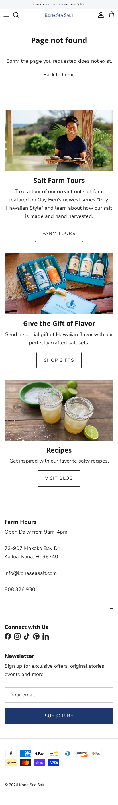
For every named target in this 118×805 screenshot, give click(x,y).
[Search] (19, 15)
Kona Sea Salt (31, 785)
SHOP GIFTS (59, 360)
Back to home (59, 74)
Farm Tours (59, 233)
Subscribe (59, 716)
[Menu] (6, 15)
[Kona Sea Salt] (59, 15)
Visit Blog (59, 478)
